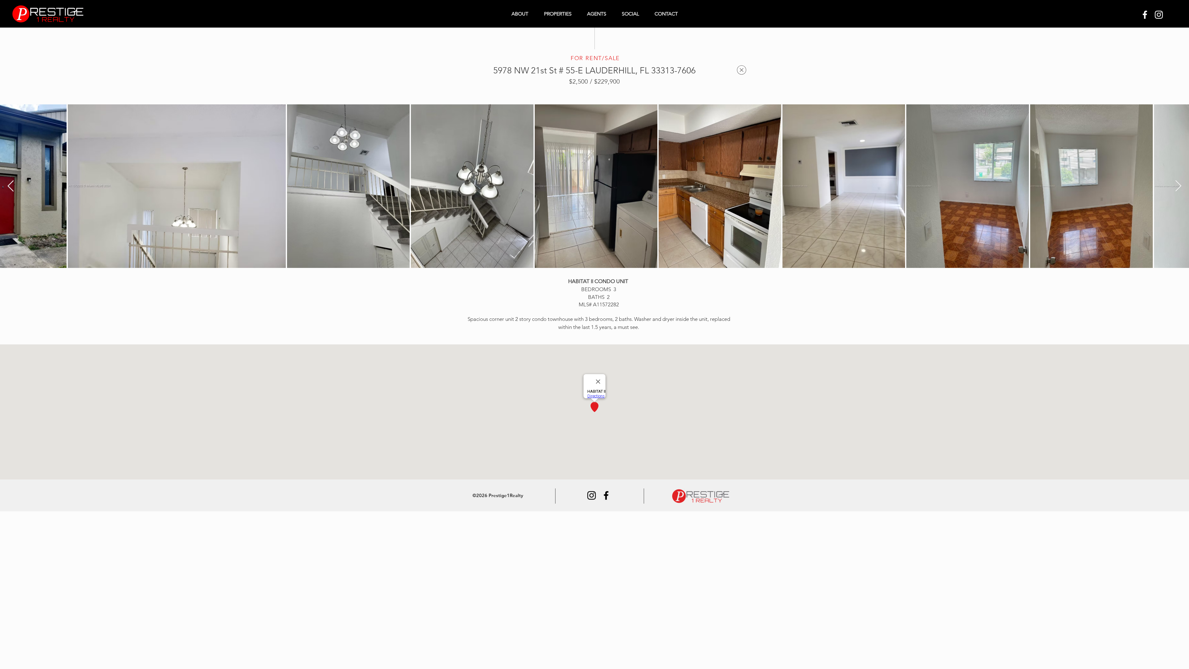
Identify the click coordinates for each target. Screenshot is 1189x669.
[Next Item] (1178, 186)
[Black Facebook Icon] (606, 495)
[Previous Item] (10, 186)
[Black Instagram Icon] (591, 495)
